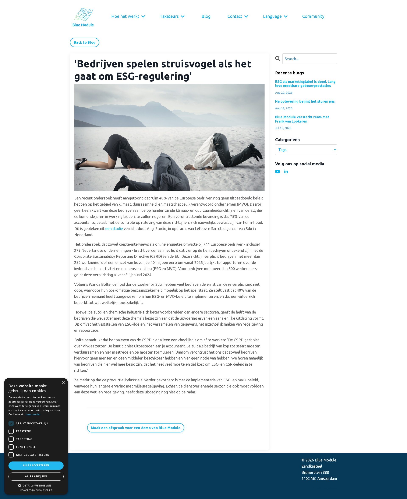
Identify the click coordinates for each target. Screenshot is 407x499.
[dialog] (36, 436)
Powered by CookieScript (36, 490)
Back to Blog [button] (84, 42)
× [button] (63, 382)
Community (313, 16)
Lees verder (33, 414)
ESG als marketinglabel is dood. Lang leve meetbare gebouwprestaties (305, 84)
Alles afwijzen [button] (36, 476)
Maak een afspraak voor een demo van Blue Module (135, 428)
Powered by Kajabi (325, 488)
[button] (36, 485)
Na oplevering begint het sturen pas (305, 101)
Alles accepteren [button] (36, 465)
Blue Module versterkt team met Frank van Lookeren (302, 119)
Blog (206, 16)
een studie (114, 228)
